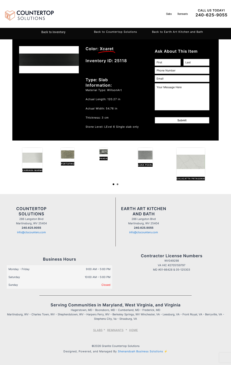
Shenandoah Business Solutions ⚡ (143, 351)
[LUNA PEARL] (143, 157)
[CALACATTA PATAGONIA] (188, 164)
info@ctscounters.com (31, 232)
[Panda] (101, 154)
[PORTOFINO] (65, 156)
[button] (115, 31)
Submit (182, 120)
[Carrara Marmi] (29, 160)
